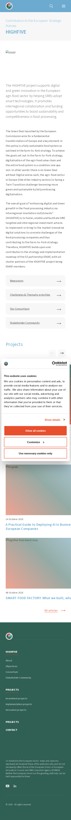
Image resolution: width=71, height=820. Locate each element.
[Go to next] (61, 353)
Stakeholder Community (18, 678)
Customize (33, 441)
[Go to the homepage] (9, 6)
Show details (52, 419)
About (9, 660)
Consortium (12, 672)
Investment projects (16, 698)
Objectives (11, 666)
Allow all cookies (35, 430)
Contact (11, 730)
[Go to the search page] (51, 6)
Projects (12, 722)
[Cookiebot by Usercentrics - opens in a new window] (52, 363)
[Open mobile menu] (63, 6)
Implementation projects (19, 704)
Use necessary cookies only (35, 453)
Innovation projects (16, 710)
